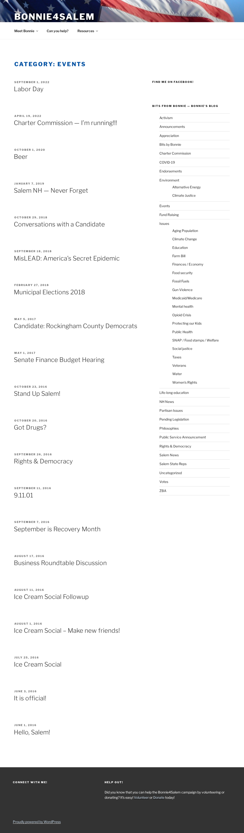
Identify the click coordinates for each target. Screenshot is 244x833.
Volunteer (141, 797)
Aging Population (185, 231)
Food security (182, 273)
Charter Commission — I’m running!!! (65, 122)
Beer (21, 156)
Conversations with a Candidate (59, 224)
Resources (85, 31)
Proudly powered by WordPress (37, 822)
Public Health (182, 332)
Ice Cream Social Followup (51, 596)
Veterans (179, 365)
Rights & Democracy (43, 461)
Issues (164, 223)
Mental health (182, 306)
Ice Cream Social (37, 664)
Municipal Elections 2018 (49, 292)
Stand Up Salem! (37, 393)
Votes (163, 482)
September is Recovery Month (57, 529)
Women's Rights (184, 382)
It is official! (30, 698)
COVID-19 (167, 162)
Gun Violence (182, 290)
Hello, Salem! (32, 732)
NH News (166, 402)
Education (180, 248)
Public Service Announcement (182, 437)
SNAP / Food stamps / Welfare (195, 340)
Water (177, 374)
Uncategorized (170, 473)
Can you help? (57, 31)
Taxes (176, 357)
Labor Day (29, 89)
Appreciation (169, 136)
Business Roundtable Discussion (60, 563)
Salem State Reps (173, 464)
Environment (169, 180)
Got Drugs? (30, 427)
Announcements (172, 127)
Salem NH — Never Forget (51, 190)
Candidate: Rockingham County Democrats (75, 326)
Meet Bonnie (24, 31)
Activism (166, 118)
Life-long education (174, 393)
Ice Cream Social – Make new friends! (67, 630)
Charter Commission (175, 153)
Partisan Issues (171, 410)
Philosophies (169, 428)
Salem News (169, 455)
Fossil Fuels (180, 281)
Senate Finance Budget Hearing (59, 359)
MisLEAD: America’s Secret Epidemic (67, 258)
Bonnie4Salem (54, 16)
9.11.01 (23, 495)
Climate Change (184, 239)
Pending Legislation (174, 419)
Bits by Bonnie (170, 144)
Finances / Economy (187, 264)
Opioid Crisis (181, 315)
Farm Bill (178, 256)
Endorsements (170, 171)
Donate (158, 797)
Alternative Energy (186, 187)
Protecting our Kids (187, 323)
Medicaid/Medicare (187, 298)
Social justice (182, 348)
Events (164, 206)
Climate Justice (184, 195)
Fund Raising (169, 215)
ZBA (162, 491)
